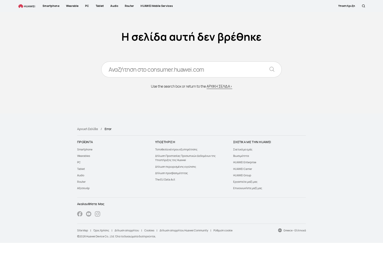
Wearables (83, 156)
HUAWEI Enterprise (244, 162)
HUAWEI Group (242, 175)
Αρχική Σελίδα (87, 129)
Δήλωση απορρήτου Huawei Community (184, 230)
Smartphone (84, 149)
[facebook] (79, 214)
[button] (363, 6)
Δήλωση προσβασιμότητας (171, 173)
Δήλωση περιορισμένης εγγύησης (175, 167)
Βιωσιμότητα (241, 156)
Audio (80, 175)
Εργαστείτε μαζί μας (245, 182)
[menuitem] (113, 149)
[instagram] (97, 214)
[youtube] (88, 214)
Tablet (81, 169)
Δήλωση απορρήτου (127, 230)
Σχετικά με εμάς (242, 149)
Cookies (149, 230)
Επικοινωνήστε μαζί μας (247, 188)
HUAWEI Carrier (242, 169)
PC (79, 162)
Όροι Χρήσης (101, 230)
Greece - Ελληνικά (294, 230)
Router (81, 182)
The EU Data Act (165, 179)
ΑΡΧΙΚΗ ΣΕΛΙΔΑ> (219, 86)
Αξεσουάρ (83, 188)
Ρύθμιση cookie (223, 230)
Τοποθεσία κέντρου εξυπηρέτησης (176, 149)
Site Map (82, 230)
